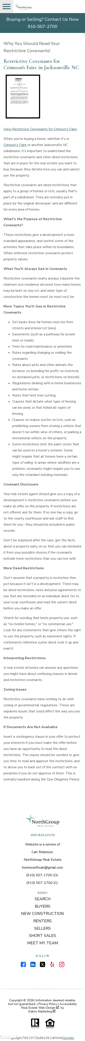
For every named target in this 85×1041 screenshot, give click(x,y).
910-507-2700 (42, 26)
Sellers (42, 928)
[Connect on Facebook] (23, 966)
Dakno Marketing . (42, 1012)
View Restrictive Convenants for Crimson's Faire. (40, 129)
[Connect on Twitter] (42, 966)
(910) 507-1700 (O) (42, 875)
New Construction (42, 913)
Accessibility (68, 1004)
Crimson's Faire (15, 144)
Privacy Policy (47, 1004)
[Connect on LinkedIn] (33, 966)
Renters (42, 921)
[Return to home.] (38, 6)
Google (68, 1038)
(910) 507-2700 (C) (42, 882)
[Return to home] (42, 820)
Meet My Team (42, 943)
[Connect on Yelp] (52, 966)
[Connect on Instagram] (61, 966)
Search (43, 899)
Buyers (42, 906)
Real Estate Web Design (38, 1008)
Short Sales (42, 935)
